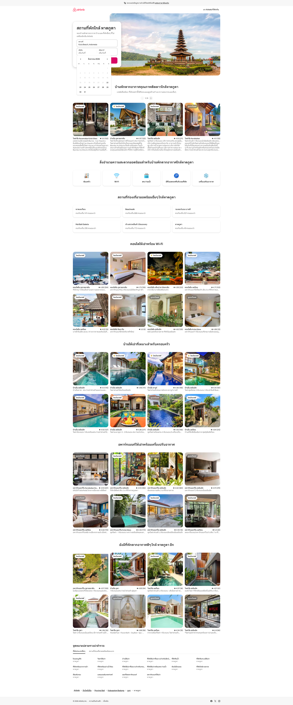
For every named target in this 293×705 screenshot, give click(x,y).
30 (80, 92)
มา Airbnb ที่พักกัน (211, 9)
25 (89, 87)
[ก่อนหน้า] (142, 98)
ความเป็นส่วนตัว (95, 701)
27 (98, 87)
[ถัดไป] (151, 98)
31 (85, 92)
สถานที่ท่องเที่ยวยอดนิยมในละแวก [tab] (101, 651)
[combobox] (97, 44)
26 (94, 87)
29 (107, 87)
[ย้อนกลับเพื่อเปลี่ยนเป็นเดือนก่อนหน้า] (80, 59)
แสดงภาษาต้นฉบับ (162, 3)
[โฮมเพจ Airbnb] (79, 9)
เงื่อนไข (105, 701)
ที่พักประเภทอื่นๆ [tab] (79, 651)
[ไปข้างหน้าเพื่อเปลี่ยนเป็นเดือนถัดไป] (107, 59)
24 (85, 87)
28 (103, 87)
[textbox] (87, 53)
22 (107, 83)
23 (80, 87)
